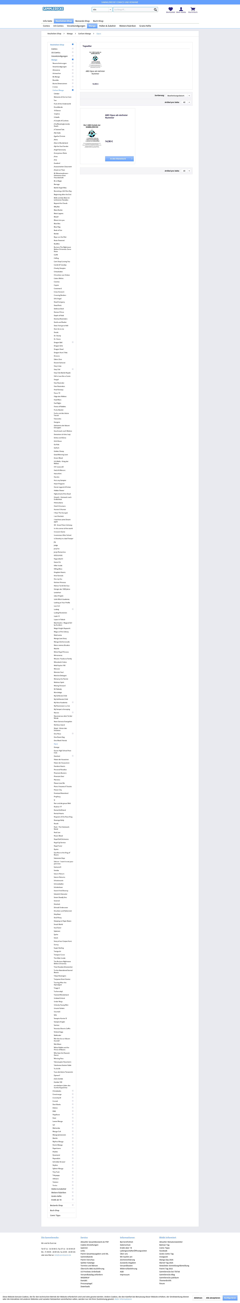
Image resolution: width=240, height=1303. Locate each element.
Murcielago (58, 692)
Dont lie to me (59, 329)
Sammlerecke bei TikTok (169, 1271)
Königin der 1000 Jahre (62, 589)
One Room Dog (59, 737)
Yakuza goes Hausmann (62, 1062)
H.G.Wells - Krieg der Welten (61, 462)
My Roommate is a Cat (62, 706)
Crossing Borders (60, 295)
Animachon (57, 73)
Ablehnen (198, 1298)
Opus (56, 744)
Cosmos (57, 282)
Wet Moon (57, 1044)
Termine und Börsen (89, 1265)
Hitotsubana (58, 503)
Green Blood (58, 458)
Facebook (163, 1251)
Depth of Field (59, 315)
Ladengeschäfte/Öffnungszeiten (133, 1251)
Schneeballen (59, 884)
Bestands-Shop (56, 1205)
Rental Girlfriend (60, 810)
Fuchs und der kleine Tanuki (61, 414)
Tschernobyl (58, 991)
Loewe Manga (58, 1121)
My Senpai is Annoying (62, 709)
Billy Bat (57, 207)
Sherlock (57, 904)
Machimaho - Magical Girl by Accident (63, 624)
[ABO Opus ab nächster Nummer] (95, 60)
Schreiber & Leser (59, 1162)
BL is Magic (58, 181)
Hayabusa (56, 1115)
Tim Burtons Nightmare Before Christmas (62, 962)
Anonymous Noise (60, 153)
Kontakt (84, 1280)
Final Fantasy (58, 390)
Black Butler (58, 210)
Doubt (56, 332)
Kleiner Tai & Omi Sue (61, 586)
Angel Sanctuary (60, 150)
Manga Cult (57, 1131)
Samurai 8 (57, 867)
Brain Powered (59, 240)
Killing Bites (58, 569)
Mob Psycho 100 (59, 665)
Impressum (125, 1274)
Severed (57, 901)
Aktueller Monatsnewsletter (171, 1242)
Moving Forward (59, 686)
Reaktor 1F (58, 807)
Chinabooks (57, 1091)
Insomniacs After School (62, 535)
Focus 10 (57, 393)
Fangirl (56, 379)
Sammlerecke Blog (167, 1274)
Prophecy (57, 797)
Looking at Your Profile (62, 603)
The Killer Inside (59, 958)
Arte (55, 160)
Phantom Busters (60, 773)
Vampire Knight (59, 1022)
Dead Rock (58, 305)
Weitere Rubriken (58, 1192)
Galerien (84, 1248)
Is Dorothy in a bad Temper (63, 538)
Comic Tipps (55, 1215)
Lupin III (57, 616)
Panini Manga (57, 1145)
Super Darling (59, 948)
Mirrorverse (58, 655)
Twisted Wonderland (61, 995)
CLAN (56, 255)
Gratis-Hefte (56, 1196)
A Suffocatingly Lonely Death (62, 125)
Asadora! (57, 163)
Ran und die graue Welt (62, 803)
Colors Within (59, 278)
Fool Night (57, 403)
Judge (56, 545)
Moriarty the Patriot (61, 679)
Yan (55, 100)
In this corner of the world (63, 528)
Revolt (56, 823)
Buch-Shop (54, 1210)
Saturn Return (59, 874)
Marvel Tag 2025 (166, 1263)
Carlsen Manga (58, 90)
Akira (56, 140)
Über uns (124, 1254)
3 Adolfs (57, 117)
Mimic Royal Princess (61, 652)
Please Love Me (59, 783)
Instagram (163, 1257)
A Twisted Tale (59, 129)
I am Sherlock (59, 516)
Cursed (55, 1101)
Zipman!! (57, 1075)
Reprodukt (56, 1158)
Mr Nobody (58, 689)
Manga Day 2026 (166, 1260)
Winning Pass (59, 1058)
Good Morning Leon (61, 455)
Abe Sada (57, 133)
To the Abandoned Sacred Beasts (63, 971)
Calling (56, 258)
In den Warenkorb (118, 159)
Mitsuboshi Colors (60, 662)
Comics (54, 49)
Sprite (56, 934)
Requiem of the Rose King (63, 817)
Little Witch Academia (61, 599)
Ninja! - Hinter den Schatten (60, 729)
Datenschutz (125, 1245)
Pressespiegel (86, 1283)
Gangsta (57, 422)
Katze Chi (57, 562)
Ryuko (56, 849)
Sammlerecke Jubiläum (169, 1277)
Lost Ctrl (57, 606)
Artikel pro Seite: (172, 102)
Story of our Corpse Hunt (63, 941)
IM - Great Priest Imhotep (63, 525)
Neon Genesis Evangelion (63, 721)
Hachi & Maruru (59, 470)
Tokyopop (56, 1175)
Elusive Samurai (59, 363)
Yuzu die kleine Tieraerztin (63, 1072)
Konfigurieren (230, 1298)
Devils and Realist (60, 322)
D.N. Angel (57, 299)
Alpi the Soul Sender (61, 146)
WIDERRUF (85, 1277)
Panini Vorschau (87, 1260)
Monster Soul (59, 672)
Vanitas (56, 1025)
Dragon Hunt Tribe (60, 352)
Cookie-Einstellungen (89, 1245)
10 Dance (57, 110)
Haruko (56, 477)
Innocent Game (59, 532)
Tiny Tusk (56, 1172)
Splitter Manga (58, 1168)
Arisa (56, 156)
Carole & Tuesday (60, 265)
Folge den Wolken (60, 396)
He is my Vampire (60, 480)
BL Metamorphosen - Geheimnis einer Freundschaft (61, 175)
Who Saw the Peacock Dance (62, 1054)
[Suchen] (155, 9)
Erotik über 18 (126, 1248)
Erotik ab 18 (56, 1200)
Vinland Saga (58, 1032)
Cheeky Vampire (60, 268)
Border (56, 234)
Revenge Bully (59, 820)
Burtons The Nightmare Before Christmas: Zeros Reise (62, 249)
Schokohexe (58, 887)
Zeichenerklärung (127, 1260)
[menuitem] (125, 10)
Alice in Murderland (61, 143)
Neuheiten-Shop (57, 44)
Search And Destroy (61, 891)
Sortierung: (159, 95)
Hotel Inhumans (60, 506)
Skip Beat (57, 914)
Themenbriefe (165, 1280)
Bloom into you (59, 220)
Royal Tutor (58, 846)
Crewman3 (58, 288)
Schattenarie (58, 880)
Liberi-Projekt (58, 596)
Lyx (54, 1125)
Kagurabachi (58, 559)
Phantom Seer (59, 776)
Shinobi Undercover (61, 907)
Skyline (55, 1165)
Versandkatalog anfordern (92, 1274)
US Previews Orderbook (90, 1271)
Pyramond (56, 1155)
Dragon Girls (58, 346)
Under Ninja (58, 1001)
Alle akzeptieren (213, 1298)
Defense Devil (59, 309)
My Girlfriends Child (61, 699)
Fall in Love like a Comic (62, 376)
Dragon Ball (58, 342)
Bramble (56, 80)
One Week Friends (60, 740)
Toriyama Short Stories (62, 979)
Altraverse (56, 70)
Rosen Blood (58, 836)
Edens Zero (58, 359)
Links (83, 1251)
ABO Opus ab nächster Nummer (95, 72)
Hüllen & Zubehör (58, 1189)
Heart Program (59, 484)
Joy (55, 542)
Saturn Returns (59, 877)
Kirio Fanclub (58, 576)
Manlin (55, 1138)
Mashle (56, 649)
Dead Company (59, 302)
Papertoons (57, 1148)
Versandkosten (126, 1265)
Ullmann (56, 1179)
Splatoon (57, 931)
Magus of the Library (61, 632)
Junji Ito (56, 549)
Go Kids (56, 444)
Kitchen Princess (60, 582)
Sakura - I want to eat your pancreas (63, 862)
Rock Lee (57, 832)
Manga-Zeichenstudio (62, 642)
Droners (57, 356)
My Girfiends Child (60, 696)
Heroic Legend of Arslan (62, 487)
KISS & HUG (58, 555)
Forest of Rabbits (60, 406)
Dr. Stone (57, 339)
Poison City (58, 790)
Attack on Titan (59, 170)
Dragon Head (58, 349)
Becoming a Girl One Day (63, 191)
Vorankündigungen (59, 56)
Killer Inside (58, 565)
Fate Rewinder (59, 383)
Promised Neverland (61, 793)
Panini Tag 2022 (166, 1268)
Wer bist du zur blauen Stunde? (62, 1040)
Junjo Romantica (60, 552)
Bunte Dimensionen (60, 83)
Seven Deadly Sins (60, 897)
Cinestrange (57, 1094)
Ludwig (56, 609)
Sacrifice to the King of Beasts (62, 854)
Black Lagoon (58, 213)
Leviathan (57, 592)
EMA (54, 1111)
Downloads (85, 1286)
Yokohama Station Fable (62, 1065)
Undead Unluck (59, 998)
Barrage (57, 184)
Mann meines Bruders (62, 645)
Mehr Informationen (123, 1299)
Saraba (56, 870)
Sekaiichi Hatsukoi (60, 894)
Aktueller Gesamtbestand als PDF (95, 1242)
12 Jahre (57, 114)
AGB (122, 1271)
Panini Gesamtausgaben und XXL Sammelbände (94, 1255)
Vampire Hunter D (60, 1018)
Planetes (57, 780)
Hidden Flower (59, 490)
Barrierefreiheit (126, 1242)
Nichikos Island (59, 725)
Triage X (57, 988)
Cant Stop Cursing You (62, 261)
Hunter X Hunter (60, 509)
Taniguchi (57, 951)
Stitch (56, 938)
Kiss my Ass (58, 579)
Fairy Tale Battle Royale (62, 373)
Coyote (56, 285)
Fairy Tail (57, 369)
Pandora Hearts (59, 766)
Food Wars (57, 400)
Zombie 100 (58, 1082)
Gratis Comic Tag (166, 1254)
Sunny (56, 945)
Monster (57, 669)
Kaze (54, 1118)
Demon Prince (59, 312)
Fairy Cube (57, 366)
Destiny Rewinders (60, 319)
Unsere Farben (59, 1008)
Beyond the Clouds (60, 203)
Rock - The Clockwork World (61, 828)
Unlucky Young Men (61, 1005)
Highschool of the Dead (62, 494)
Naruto (56, 713)
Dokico (55, 1108)
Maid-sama (58, 635)
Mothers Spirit (59, 682)
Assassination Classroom (63, 166)
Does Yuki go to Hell (61, 326)
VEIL (55, 1015)
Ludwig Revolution (60, 613)
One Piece (57, 734)
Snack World (58, 924)
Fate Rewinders (59, 386)
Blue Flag (57, 227)
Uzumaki (57, 1012)
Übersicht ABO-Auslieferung (92, 1268)
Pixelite (55, 1152)
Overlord (57, 756)
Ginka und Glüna (60, 438)
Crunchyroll (57, 1098)
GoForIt (56, 448)
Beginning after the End (62, 194)
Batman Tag (164, 1245)
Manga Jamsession (59, 1135)
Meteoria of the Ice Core (62, 97)
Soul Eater (57, 928)
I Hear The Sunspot (61, 513)
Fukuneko (57, 419)
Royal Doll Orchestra (61, 839)
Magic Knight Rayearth (62, 628)
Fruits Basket (58, 410)
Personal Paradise (60, 770)
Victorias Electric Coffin (62, 1028)
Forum (162, 1283)
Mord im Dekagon (60, 675)
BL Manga (56, 77)
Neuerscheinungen (60, 63)
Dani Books (57, 1104)
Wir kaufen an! (126, 1257)
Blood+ (56, 217)
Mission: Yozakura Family (63, 659)
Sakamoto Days (59, 858)
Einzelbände (58, 107)
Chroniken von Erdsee (62, 275)
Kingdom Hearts (60, 572)
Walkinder (57, 1035)
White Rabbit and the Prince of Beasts (61, 1048)
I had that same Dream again (62, 520)
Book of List (58, 230)
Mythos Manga (58, 1141)
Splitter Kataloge (87, 1263)
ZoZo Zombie (58, 1079)
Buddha (57, 244)
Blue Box (57, 223)
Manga (54, 60)
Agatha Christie (59, 136)
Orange (56, 747)
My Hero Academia (60, 702)
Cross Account (59, 292)
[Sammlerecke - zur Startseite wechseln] (53, 10)
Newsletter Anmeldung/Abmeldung (174, 1265)
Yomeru (55, 1182)
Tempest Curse (59, 955)
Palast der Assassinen (62, 763)
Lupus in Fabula (59, 619)
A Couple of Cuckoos (61, 121)
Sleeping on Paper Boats (62, 921)
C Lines (55, 87)
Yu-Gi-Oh (57, 1069)
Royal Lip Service (60, 842)
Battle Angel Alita (60, 188)
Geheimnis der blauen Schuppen (62, 426)
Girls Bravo (58, 441)
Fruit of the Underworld (62, 104)
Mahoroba (56, 1128)
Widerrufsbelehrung (128, 1268)
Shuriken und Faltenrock (63, 911)
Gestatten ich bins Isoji (62, 434)
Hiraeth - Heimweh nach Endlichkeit (63, 498)
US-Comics (55, 52)
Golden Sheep (59, 451)
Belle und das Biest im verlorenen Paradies (62, 199)
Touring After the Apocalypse (60, 983)
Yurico (55, 1185)
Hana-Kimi (57, 474)
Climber (56, 94)
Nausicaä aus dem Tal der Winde (63, 717)
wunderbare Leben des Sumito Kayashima (62, 1086)
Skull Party (58, 918)
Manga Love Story (60, 638)
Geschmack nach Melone (63, 431)
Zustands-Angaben (128, 1263)
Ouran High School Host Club (62, 752)
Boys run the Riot (60, 237)
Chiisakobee (58, 272)
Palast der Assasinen (61, 759)
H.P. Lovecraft (59, 467)
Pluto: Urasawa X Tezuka (63, 786)
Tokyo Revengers (60, 976)
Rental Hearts (59, 813)
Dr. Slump (57, 336)
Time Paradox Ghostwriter (63, 967)
